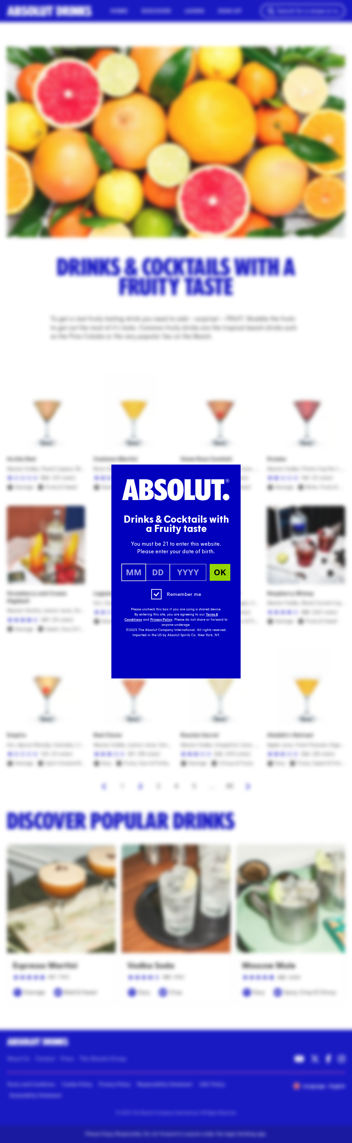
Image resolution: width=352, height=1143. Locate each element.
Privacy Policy (161, 620)
